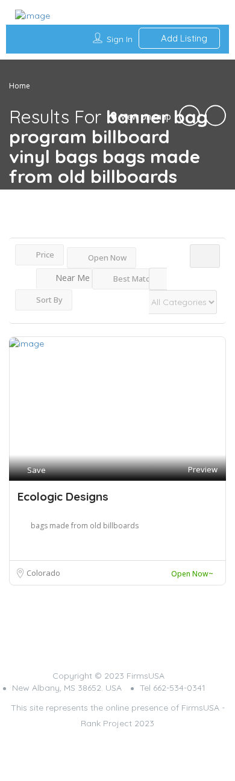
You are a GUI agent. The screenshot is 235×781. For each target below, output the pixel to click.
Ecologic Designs (62, 496)
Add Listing (182, 38)
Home (19, 86)
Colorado (43, 572)
